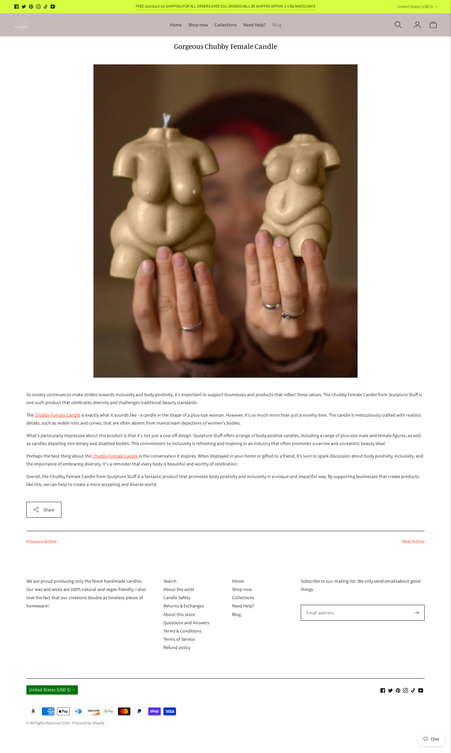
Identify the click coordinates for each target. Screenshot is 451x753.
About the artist (178, 589)
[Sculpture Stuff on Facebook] (16, 6)
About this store (179, 614)
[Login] (417, 24)
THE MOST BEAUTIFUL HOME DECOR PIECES (225, 6)
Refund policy (176, 647)
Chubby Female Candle (57, 415)
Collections (226, 25)
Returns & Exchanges (183, 606)
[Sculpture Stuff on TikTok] (45, 6)
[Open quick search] (398, 24)
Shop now (198, 25)
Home (176, 25)
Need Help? (254, 25)
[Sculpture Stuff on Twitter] (23, 6)
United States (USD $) (415, 6)
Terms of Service (179, 639)
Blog (276, 25)
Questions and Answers (186, 623)
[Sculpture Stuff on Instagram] (38, 6)
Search (170, 581)
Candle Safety (176, 597)
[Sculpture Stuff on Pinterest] (31, 6)
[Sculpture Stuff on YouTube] (53, 6)
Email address (318, 604)
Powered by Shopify (88, 722)
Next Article (413, 541)
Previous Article (41, 541)
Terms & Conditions (182, 631)
